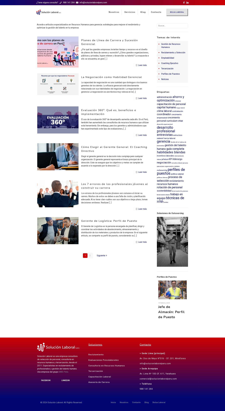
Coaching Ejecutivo (169, 63)
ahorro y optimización (170, 98)
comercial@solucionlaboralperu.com (158, 379)
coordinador (164, 114)
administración (164, 97)
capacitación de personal (171, 104)
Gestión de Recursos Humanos (170, 45)
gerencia (163, 141)
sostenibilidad (164, 190)
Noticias (165, 79)
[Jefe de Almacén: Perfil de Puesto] (172, 290)
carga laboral (181, 108)
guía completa (175, 148)
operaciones (160, 166)
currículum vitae (174, 121)
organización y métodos (172, 166)
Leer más (142, 65)
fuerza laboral (169, 138)
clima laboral (164, 111)
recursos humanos (167, 184)
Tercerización (167, 68)
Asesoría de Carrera (99, 382)
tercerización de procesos (180, 191)
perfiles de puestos (171, 171)
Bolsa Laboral (159, 402)
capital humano (166, 107)
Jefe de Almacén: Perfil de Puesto (171, 312)
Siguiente (101, 255)
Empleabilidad (167, 58)
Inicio (113, 402)
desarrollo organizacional (165, 124)
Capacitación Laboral (99, 377)
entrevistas (165, 135)
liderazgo (177, 159)
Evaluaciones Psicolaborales (103, 360)
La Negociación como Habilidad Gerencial (111, 77)
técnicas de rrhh (170, 200)
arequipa (178, 101)
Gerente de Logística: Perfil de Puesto (109, 221)
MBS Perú (63, 372)
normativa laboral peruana (179, 163)
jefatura (165, 159)
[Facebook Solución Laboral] (184, 2)
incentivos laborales (165, 156)
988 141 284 (146, 389)
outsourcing (162, 170)
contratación (177, 111)
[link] (172, 242)
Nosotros (124, 402)
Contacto (136, 402)
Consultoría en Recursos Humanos (106, 366)
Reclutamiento (96, 354)
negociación (164, 162)
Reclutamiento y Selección (173, 52)
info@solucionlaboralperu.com (155, 363)
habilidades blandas (171, 152)
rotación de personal (170, 187)
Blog (147, 402)
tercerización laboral (163, 195)
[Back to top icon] (212, 405)
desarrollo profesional (166, 129)
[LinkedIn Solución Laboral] (187, 2)
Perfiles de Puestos (170, 74)
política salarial (177, 174)
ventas (166, 202)
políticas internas (162, 177)
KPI (170, 159)
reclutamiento (176, 181)
